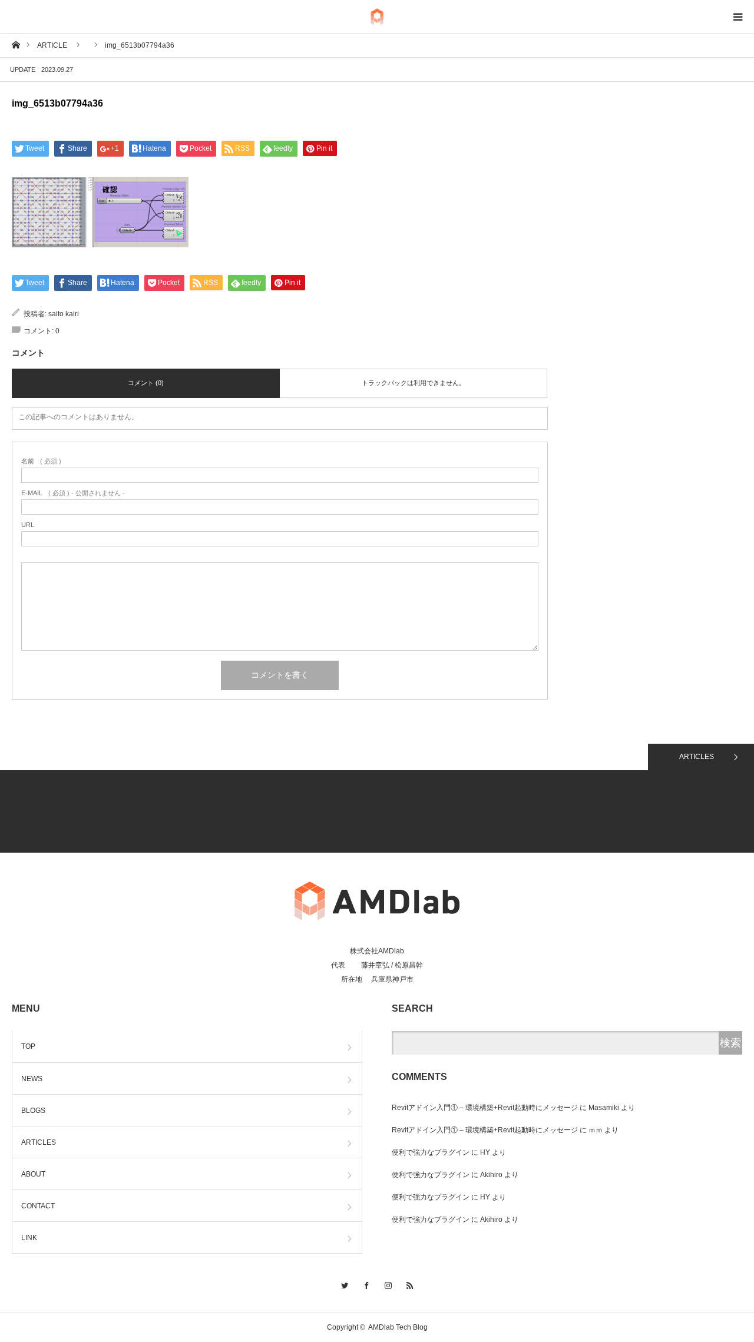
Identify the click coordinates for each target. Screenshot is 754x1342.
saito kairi (63, 314)
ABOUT (33, 1174)
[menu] (737, 16)
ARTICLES (696, 757)
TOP (28, 1046)
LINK (29, 1238)
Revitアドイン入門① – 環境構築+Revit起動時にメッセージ (485, 1108)
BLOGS (33, 1110)
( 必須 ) (41, 461)
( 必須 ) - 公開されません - (73, 493)
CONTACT (38, 1206)
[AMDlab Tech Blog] (377, 16)
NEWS (31, 1079)
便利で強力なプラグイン (430, 1152)
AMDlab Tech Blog (398, 1327)
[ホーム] (15, 44)
